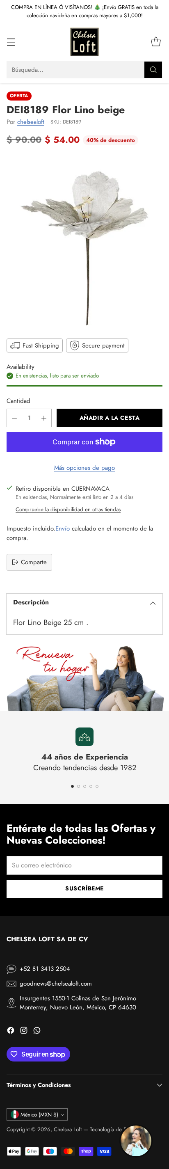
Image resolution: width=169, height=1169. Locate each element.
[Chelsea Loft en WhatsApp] (37, 1031)
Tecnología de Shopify (115, 1129)
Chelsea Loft (68, 1129)
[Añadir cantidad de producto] (44, 418)
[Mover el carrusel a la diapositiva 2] (78, 786)
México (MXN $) (39, 1115)
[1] (84, 240)
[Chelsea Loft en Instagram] (24, 1031)
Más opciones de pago (84, 467)
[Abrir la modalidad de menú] (10, 42)
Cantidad (18, 400)
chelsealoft (30, 121)
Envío (62, 528)
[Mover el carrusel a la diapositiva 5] (97, 786)
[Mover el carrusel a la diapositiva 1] (72, 786)
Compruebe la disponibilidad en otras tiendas (68, 509)
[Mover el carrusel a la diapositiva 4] (90, 786)
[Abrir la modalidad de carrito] (155, 42)
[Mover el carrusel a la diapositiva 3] (84, 786)
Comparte (34, 562)
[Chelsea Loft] (84, 41)
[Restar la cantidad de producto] (14, 418)
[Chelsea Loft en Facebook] (11, 1031)
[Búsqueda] (153, 69)
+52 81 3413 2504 (45, 968)
